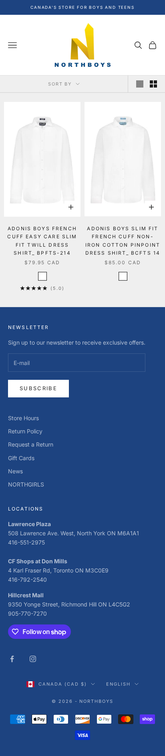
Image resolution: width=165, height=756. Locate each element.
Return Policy (25, 431)
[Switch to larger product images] (139, 84)
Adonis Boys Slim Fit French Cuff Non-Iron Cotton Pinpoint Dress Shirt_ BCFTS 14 (122, 240)
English (118, 684)
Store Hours (23, 418)
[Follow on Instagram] (33, 659)
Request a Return (30, 444)
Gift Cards (21, 458)
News (15, 471)
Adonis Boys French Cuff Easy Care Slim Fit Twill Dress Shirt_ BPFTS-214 (42, 240)
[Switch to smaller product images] (153, 84)
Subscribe (38, 388)
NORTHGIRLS (26, 484)
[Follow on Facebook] (12, 659)
